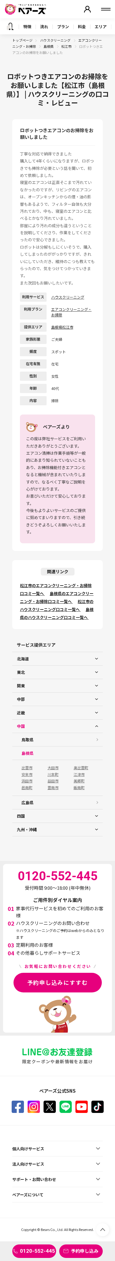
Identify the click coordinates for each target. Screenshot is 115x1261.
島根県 (49, 46)
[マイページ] (87, 9)
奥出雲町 (81, 767)
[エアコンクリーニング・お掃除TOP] (10, 26)
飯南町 (79, 787)
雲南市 (53, 787)
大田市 (53, 767)
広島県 (27, 802)
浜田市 (27, 780)
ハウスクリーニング (55, 40)
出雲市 (27, 767)
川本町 (53, 774)
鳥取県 (27, 740)
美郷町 (79, 780)
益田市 (53, 780)
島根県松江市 (62, 327)
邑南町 (27, 787)
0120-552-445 (37, 1251)
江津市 (79, 774)
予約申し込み (84, 1251)
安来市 (27, 774)
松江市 (66, 46)
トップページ (22, 40)
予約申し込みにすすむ (57, 982)
